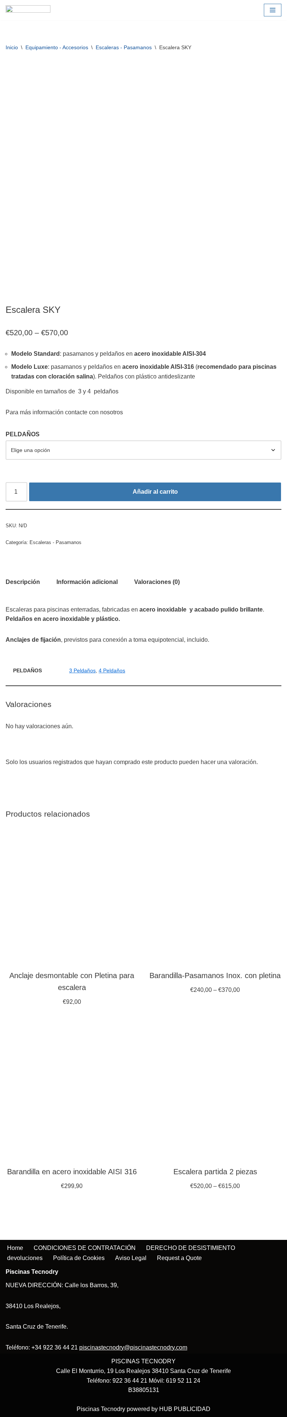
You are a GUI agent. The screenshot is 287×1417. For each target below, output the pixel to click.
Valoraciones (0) (157, 582)
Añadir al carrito (155, 491)
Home (15, 1248)
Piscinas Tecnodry (101, 1409)
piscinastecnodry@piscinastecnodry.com (133, 1347)
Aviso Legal (130, 1258)
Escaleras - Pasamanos (124, 47)
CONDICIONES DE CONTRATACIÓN (85, 1248)
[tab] (23, 582)
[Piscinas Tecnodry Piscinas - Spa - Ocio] (28, 10)
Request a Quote (179, 1258)
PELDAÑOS (23, 434)
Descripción (23, 582)
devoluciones (25, 1258)
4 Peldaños (112, 670)
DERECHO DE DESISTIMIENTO (190, 1248)
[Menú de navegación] (272, 10)
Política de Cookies (79, 1258)
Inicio (12, 47)
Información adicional (87, 582)
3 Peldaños (82, 670)
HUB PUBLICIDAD (184, 1409)
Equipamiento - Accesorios (56, 47)
